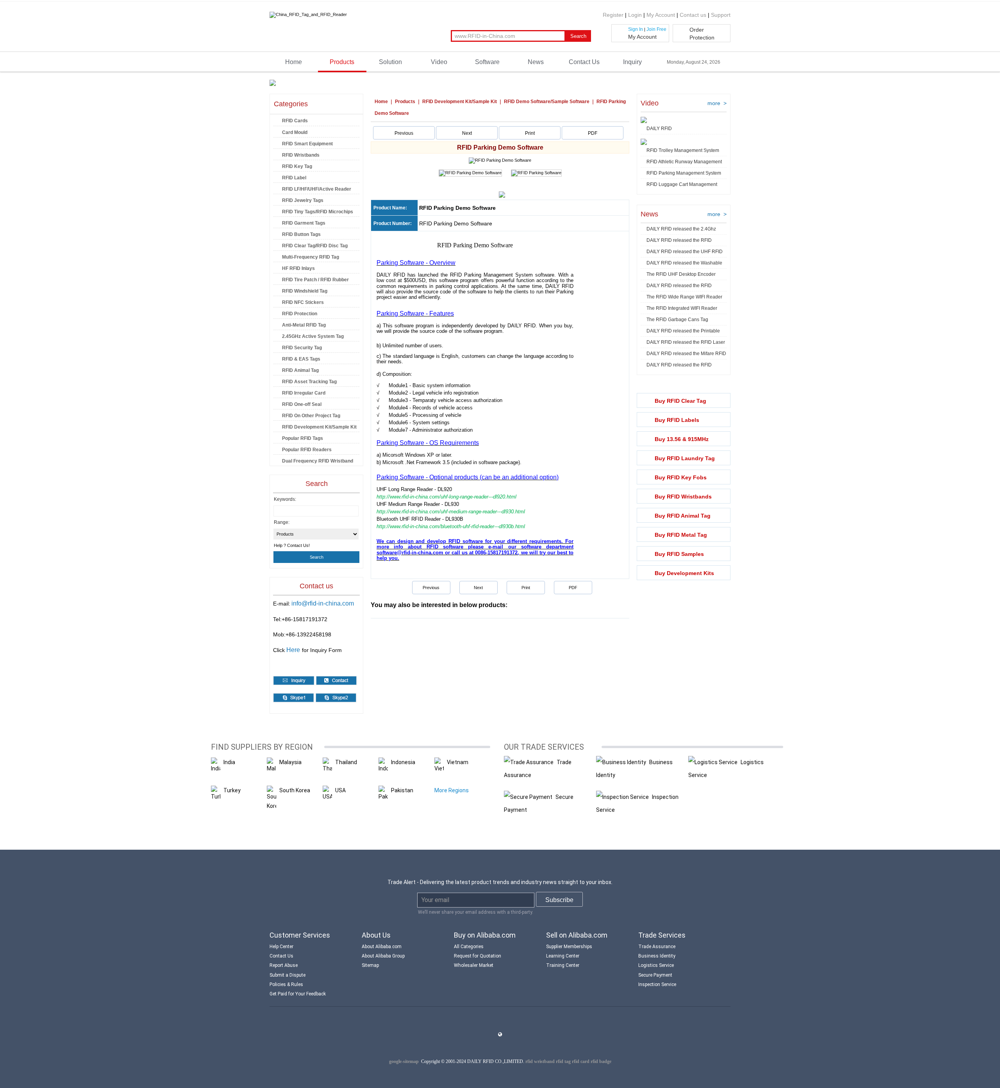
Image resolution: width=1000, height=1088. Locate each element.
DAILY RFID (659, 128)
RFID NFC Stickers (303, 302)
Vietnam (457, 762)
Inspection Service (657, 984)
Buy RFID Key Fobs (681, 477)
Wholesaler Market (473, 965)
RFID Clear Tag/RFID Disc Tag (315, 245)
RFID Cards (295, 120)
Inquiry (632, 62)
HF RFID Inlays (298, 268)
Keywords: (285, 499)
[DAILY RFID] (644, 120)
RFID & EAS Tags (301, 359)
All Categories (469, 946)
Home (293, 62)
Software (487, 62)
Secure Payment (655, 975)
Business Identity (656, 956)
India (229, 762)
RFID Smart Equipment (307, 143)
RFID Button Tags (301, 234)
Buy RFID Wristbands (683, 496)
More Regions (451, 790)
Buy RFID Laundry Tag (685, 458)
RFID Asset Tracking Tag (309, 381)
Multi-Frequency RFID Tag (310, 257)
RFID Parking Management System (683, 173)
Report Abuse (284, 965)
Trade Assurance (656, 946)
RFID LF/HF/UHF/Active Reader (316, 189)
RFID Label (294, 177)
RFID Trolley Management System (682, 150)
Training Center (562, 965)
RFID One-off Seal (301, 404)
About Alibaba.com (382, 946)
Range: (281, 522)
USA (340, 790)
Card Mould (294, 132)
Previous (404, 133)
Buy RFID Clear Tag (680, 401)
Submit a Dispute (287, 975)
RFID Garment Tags (303, 223)
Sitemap (370, 965)
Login (635, 15)
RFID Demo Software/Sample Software (546, 101)
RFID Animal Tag (300, 370)
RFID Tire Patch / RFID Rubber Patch (311, 280)
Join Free (656, 29)
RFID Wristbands (301, 155)
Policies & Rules (286, 984)
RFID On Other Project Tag (311, 415)
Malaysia (290, 762)
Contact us (693, 15)
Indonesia (403, 762)
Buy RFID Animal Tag (683, 516)
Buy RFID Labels (677, 420)
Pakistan (402, 790)
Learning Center (562, 956)
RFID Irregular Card (303, 393)
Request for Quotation (477, 956)
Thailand (346, 762)
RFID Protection (299, 313)
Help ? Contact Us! (292, 545)
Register (613, 15)
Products (342, 62)
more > (717, 103)
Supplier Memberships (569, 946)
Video (439, 62)
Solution (390, 62)
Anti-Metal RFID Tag (304, 325)
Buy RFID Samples (679, 554)
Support (720, 15)
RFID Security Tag (302, 347)
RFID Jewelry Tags (302, 200)
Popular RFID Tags (302, 438)
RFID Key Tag (297, 166)
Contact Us (584, 62)
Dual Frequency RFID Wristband (317, 461)
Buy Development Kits (684, 573)
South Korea (294, 790)
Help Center (281, 946)
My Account (660, 15)
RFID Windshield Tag (304, 291)
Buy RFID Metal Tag (681, 535)
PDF (592, 133)
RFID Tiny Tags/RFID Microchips (317, 211)
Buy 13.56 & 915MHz (682, 439)
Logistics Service (656, 965)
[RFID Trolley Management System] (644, 142)
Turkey (232, 790)
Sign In (635, 29)
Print (530, 133)
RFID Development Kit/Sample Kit (319, 427)
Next (467, 133)
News (536, 62)
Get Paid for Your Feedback (298, 994)
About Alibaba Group (383, 956)
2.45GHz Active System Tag (313, 336)
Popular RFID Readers (307, 449)
